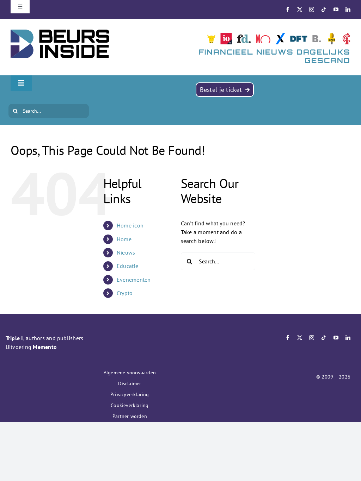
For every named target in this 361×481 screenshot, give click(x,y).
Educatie (127, 265)
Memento (45, 346)
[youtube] (336, 9)
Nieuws (126, 252)
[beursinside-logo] (60, 32)
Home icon (130, 225)
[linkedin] (347, 9)
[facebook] (287, 9)
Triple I (14, 338)
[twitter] (299, 9)
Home (124, 239)
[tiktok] (323, 9)
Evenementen (134, 279)
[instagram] (311, 9)
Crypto (125, 292)
